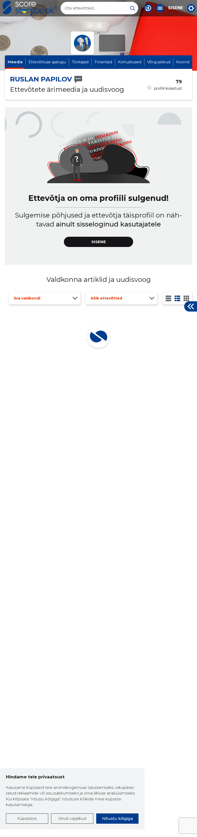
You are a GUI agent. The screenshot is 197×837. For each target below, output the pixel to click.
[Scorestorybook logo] (29, 8)
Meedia (15, 61)
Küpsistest (27, 818)
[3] (177, 298)
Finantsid (103, 61)
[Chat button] (148, 8)
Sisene (175, 8)
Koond (182, 61)
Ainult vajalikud (72, 818)
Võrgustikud (158, 61)
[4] (186, 298)
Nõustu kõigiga (117, 818)
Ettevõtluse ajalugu (47, 61)
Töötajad (80, 61)
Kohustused (129, 61)
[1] (168, 298)
